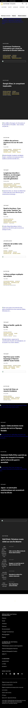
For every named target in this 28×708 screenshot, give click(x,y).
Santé (10, 7)
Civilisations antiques (9, 281)
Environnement (6, 629)
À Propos (4, 695)
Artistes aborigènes (8, 187)
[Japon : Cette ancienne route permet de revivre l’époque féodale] (14, 413)
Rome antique (7, 282)
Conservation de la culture (10, 221)
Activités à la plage (8, 333)
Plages (15, 333)
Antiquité (17, 281)
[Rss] (22, 674)
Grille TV (4, 654)
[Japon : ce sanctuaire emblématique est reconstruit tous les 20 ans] (14, 475)
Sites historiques (14, 150)
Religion (11, 250)
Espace (4, 637)
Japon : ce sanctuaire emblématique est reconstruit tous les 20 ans (12, 490)
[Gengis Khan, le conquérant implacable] (14, 69)
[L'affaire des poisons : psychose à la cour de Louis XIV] (14, 129)
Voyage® (6, 169)
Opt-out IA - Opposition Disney (9, 697)
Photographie (5, 634)
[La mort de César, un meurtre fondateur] (14, 377)
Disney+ (4, 666)
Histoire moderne (22, 15)
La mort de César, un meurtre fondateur (11, 390)
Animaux (15, 7)
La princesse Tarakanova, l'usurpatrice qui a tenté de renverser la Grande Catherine (13, 48)
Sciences (22, 7)
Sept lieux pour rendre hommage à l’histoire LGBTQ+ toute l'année (12, 359)
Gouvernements (6, 56)
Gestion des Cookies (6, 692)
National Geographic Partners (10, 648)
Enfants (5, 334)
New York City (7, 368)
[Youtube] (18, 674)
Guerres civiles (15, 92)
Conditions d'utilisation (7, 684)
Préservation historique (15, 186)
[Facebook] (3, 674)
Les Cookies (4, 690)
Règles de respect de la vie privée (9, 682)
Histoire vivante (18, 187)
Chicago (13, 368)
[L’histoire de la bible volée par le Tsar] (14, 232)
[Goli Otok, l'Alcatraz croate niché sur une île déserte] (14, 527)
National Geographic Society (9, 651)
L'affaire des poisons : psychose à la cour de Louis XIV (13, 142)
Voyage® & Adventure (8, 631)
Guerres (14, 91)
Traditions (6, 186)
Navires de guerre (7, 95)
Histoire (4, 7)
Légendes (14, 55)
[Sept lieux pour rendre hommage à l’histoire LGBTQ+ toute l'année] (14, 345)
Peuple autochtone (8, 183)
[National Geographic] (2, 4)
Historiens (13, 56)
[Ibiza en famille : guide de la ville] (14, 313)
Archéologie (8, 240)
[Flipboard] (15, 674)
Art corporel (17, 183)
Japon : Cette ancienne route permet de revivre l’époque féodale (12, 428)
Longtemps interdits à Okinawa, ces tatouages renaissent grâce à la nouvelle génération (12, 176)
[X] (7, 674)
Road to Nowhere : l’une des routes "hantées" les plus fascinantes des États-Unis (13, 211)
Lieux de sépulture (8, 220)
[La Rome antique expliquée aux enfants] (14, 262)
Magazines (5, 661)
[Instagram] (11, 674)
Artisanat (11, 334)
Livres (4, 663)
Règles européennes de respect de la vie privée (12, 687)
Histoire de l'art (7, 92)
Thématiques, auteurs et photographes (12, 645)
